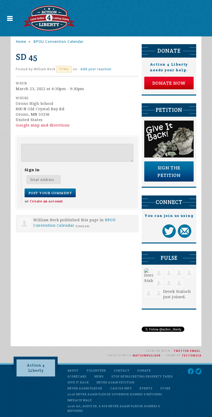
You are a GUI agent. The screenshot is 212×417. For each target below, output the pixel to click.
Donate (144, 370)
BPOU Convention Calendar (58, 42)
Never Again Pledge (84, 388)
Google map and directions (43, 125)
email (195, 351)
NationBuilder (147, 355)
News (99, 376)
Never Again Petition (115, 382)
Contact (122, 370)
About (73, 370)
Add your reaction (95, 69)
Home (21, 42)
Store (165, 388)
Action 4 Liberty (36, 368)
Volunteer (96, 370)
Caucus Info (121, 388)
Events (146, 388)
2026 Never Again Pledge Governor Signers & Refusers (114, 394)
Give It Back (78, 382)
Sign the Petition (168, 171)
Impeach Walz (79, 400)
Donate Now (169, 83)
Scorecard (77, 376)
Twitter (181, 351)
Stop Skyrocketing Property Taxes (142, 376)
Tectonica (191, 355)
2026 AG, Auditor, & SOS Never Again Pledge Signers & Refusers (113, 408)
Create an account (46, 201)
